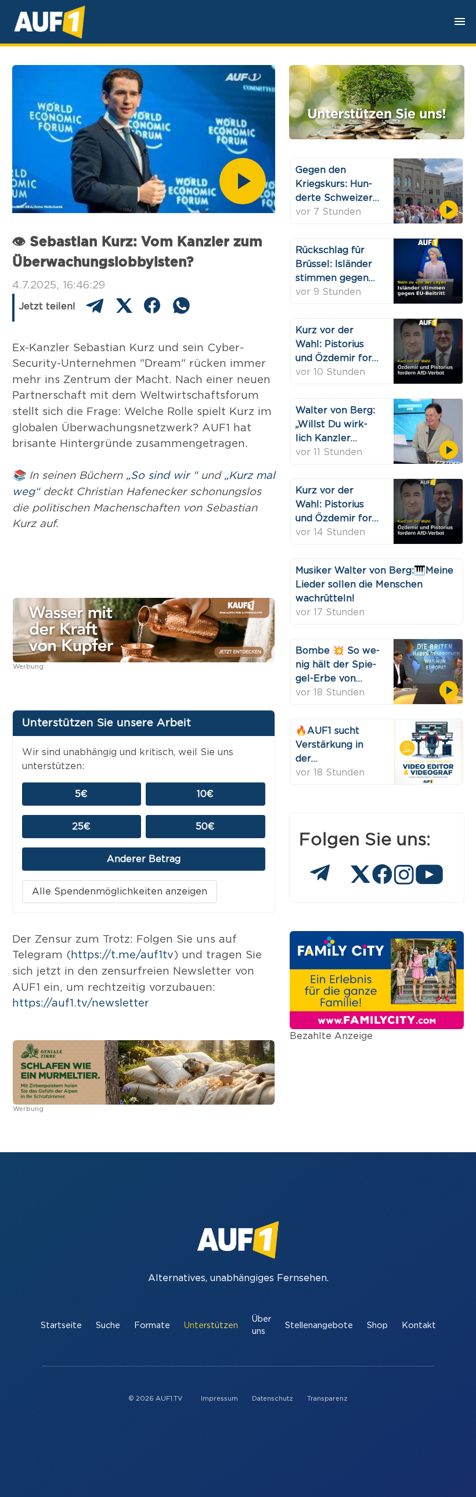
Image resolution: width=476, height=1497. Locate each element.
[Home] (49, 21)
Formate (152, 1325)
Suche (108, 1325)
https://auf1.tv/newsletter (80, 1003)
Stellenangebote (319, 1325)
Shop (377, 1325)
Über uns (261, 1325)
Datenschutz (272, 1398)
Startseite (61, 1325)
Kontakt (419, 1325)
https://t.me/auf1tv (122, 955)
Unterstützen (211, 1325)
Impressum (219, 1398)
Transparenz (327, 1398)
